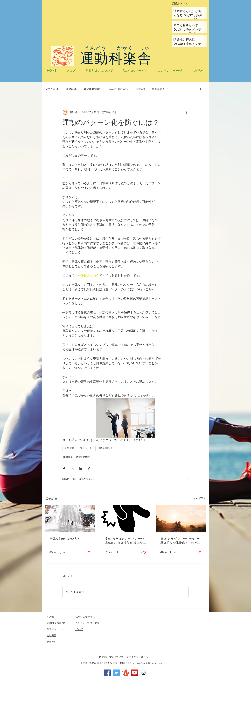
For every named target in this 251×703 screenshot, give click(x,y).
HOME (50, 616)
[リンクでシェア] (89, 468)
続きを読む (158, 89)
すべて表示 (200, 498)
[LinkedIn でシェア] (80, 468)
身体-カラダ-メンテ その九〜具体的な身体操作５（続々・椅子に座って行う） (180, 541)
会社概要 (51, 635)
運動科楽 (71, 89)
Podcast (140, 89)
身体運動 (69, 448)
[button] (201, 89)
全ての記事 (52, 89)
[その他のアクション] (187, 112)
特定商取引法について (111, 656)
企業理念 (51, 641)
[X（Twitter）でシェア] (72, 468)
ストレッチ (86, 448)
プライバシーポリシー (138, 656)
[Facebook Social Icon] (107, 672)
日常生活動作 (105, 448)
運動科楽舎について (58, 622)
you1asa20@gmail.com (150, 663)
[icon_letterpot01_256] (125, 672)
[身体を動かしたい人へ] (70, 518)
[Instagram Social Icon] (143, 672)
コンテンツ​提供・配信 (87, 623)
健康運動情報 (91, 89)
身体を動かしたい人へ (65, 539)
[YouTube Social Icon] (134, 672)
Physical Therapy (117, 89)
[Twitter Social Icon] (116, 672)
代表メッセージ (55, 629)
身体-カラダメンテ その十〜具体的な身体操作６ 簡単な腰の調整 (125, 541)
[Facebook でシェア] (64, 468)
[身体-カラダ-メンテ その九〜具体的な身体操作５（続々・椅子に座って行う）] (181, 518)
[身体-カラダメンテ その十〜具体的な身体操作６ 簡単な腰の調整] (125, 518)
